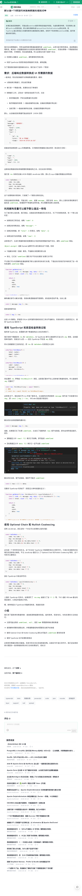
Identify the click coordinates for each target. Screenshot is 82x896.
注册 (78, 7)
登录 (73, 7)
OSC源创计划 (14, 688)
